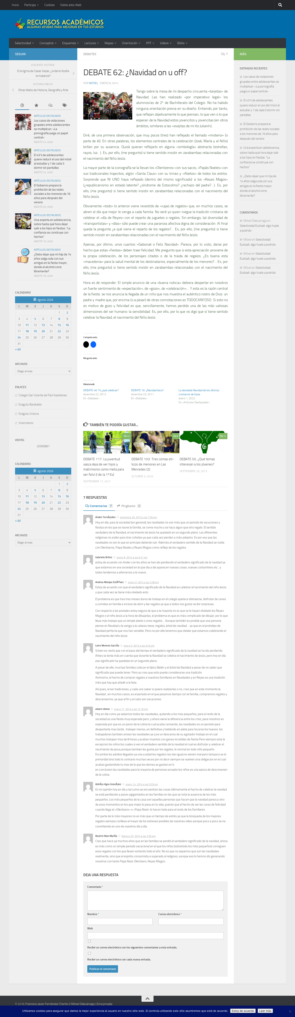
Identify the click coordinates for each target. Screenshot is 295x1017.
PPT (148, 43)
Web (90, 928)
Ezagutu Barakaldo (30, 404)
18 (27, 331)
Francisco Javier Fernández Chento (46, 1004)
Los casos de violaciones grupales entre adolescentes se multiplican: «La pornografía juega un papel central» (52, 129)
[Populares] (36, 105)
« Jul (18, 349)
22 (59, 331)
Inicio (15, 5)
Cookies (49, 5)
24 (19, 337)
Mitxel (93, 83)
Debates (89, 54)
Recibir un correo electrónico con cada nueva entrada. (119, 959)
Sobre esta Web (70, 5)
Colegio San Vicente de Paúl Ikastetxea (43, 395)
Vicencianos (26, 423)
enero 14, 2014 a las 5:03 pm (142, 784)
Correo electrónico (170, 914)
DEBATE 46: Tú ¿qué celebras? (101, 390)
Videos (164, 43)
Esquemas (69, 43)
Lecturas (90, 43)
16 (67, 325)
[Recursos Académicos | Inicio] (60, 24)
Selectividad (23, 43)
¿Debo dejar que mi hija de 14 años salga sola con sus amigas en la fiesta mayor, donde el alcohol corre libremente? (52, 263)
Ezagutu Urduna (29, 414)
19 (35, 331)
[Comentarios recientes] (50, 105)
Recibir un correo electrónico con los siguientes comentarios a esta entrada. (132, 947)
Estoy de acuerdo (243, 1010)
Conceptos (47, 43)
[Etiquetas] (64, 105)
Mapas (109, 43)
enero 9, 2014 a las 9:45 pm (139, 645)
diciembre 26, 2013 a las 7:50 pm (138, 517)
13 (43, 325)
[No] (290, 1011)
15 (59, 325)
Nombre (93, 914)
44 (128, 436)
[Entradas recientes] (22, 105)
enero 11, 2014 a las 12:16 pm (131, 709)
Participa (30, 5)
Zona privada (104, 1004)
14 (224, 436)
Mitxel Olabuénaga (83, 1004)
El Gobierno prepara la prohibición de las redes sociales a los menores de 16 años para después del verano (52, 194)
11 (27, 325)
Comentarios (101, 506)
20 (43, 331)
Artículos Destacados (47, 116)
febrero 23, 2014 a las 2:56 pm (139, 836)
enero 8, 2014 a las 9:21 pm (132, 557)
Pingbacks (130, 506)
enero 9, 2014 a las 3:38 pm (143, 582)
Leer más (265, 1010)
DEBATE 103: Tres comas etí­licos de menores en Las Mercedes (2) (152, 464)
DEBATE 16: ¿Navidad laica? (147, 390)
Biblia (180, 43)
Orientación (129, 43)
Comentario (95, 887)
